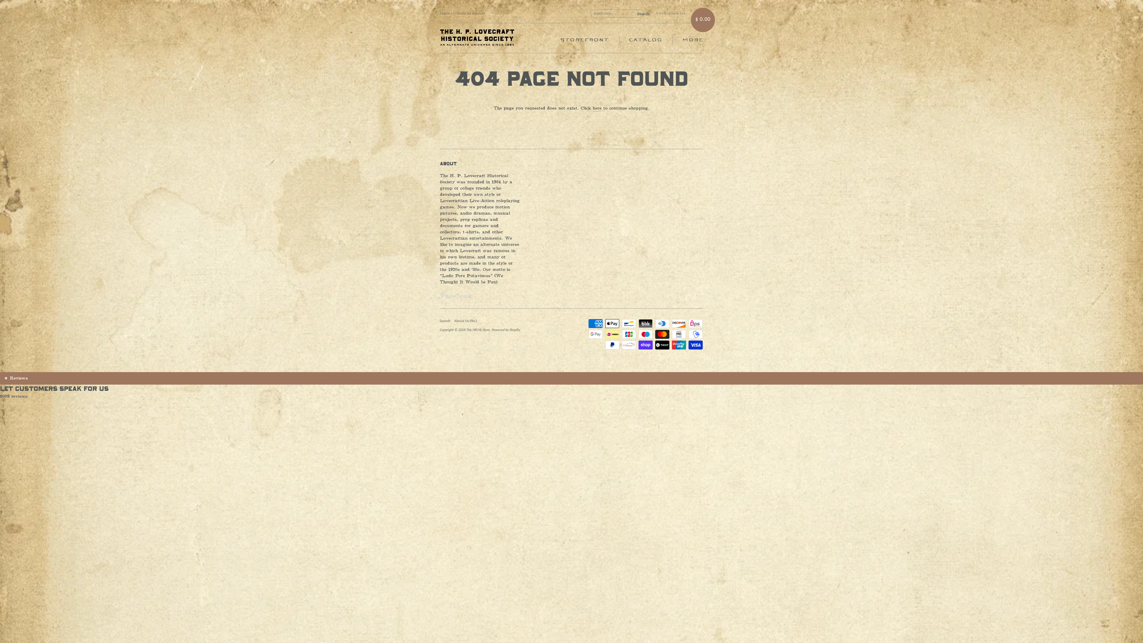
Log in (445, 13)
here (597, 108)
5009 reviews (14, 396)
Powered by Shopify (506, 330)
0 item (661, 13)
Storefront (584, 40)
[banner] (494, 38)
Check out (677, 13)
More (692, 40)
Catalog (645, 40)
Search (445, 321)
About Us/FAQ (465, 321)
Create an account (470, 13)
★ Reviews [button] (16, 378)
